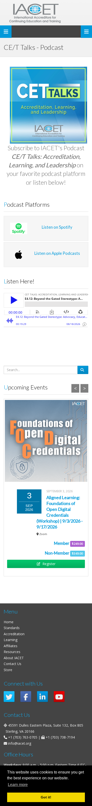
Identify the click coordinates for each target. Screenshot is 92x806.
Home (8, 622)
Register (48, 563)
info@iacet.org (19, 743)
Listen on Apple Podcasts (57, 253)
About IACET (14, 658)
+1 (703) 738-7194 (60, 737)
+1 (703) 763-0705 (22, 737)
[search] (82, 370)
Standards (12, 627)
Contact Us (12, 663)
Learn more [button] (18, 785)
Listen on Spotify (57, 227)
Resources (12, 651)
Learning (10, 639)
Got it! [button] (46, 797)
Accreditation (14, 634)
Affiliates (10, 646)
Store (8, 669)
